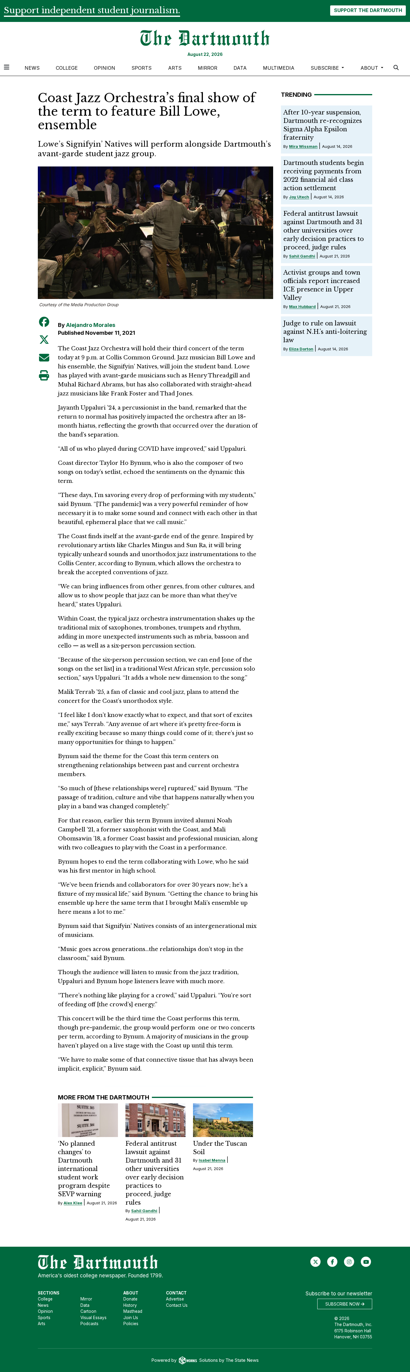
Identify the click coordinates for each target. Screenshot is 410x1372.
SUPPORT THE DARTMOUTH (368, 10)
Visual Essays (93, 1317)
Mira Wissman (303, 146)
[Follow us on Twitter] (315, 1262)
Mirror (207, 68)
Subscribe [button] (325, 68)
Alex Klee (73, 1202)
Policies (130, 1323)
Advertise (175, 1299)
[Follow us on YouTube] (366, 1262)
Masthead (132, 1311)
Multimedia (278, 68)
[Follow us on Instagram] (349, 1262)
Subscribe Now (343, 1304)
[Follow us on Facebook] (332, 1262)
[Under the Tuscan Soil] (223, 1120)
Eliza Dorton (301, 348)
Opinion (104, 68)
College (67, 68)
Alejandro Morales (90, 325)
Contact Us (177, 1305)
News (32, 68)
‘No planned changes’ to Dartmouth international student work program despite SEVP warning (84, 1169)
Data (240, 68)
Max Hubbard (302, 306)
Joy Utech (299, 196)
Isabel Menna (212, 1160)
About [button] (370, 68)
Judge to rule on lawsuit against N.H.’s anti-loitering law (325, 332)
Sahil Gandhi (144, 1210)
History (130, 1305)
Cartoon (88, 1311)
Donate (130, 1299)
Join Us (130, 1317)
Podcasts (89, 1323)
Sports (141, 68)
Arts (175, 68)
